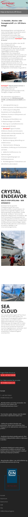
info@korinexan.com (6, 398)
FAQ (1, 508)
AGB (1, 505)
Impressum (3, 498)
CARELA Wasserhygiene (7, 511)
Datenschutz (4, 502)
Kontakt (2, 495)
